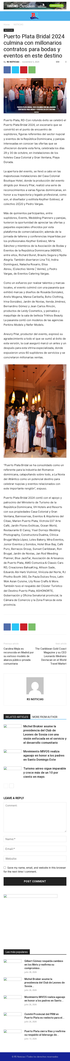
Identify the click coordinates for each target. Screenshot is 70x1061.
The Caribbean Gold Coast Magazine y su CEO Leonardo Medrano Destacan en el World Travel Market (50, 656)
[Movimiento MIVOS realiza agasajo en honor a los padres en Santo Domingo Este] (13, 755)
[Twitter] (15, 69)
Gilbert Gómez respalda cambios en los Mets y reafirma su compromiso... (43, 965)
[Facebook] (7, 69)
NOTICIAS (18, 24)
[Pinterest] (23, 69)
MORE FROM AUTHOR (44, 717)
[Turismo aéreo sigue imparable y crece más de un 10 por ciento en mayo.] (13, 772)
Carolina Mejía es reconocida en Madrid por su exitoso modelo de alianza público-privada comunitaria (19, 656)
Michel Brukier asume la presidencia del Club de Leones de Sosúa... (44, 983)
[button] (5, 16)
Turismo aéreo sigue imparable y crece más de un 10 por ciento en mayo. (44, 772)
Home (7, 24)
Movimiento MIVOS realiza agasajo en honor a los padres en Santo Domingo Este (43, 755)
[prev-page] (6, 786)
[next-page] (11, 786)
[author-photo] (35, 694)
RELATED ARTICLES (17, 717)
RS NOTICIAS (13, 61)
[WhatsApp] (32, 69)
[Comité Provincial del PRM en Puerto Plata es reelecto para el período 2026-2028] (13, 1018)
